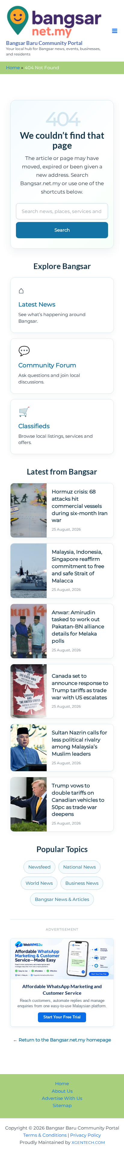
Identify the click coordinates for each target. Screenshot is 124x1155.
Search (62, 230)
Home (62, 1083)
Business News (81, 883)
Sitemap (62, 1105)
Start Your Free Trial (62, 1017)
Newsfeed (39, 867)
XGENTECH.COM (88, 1142)
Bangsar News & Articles (62, 899)
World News (39, 883)
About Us (62, 1091)
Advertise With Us (62, 1098)
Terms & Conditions (45, 1135)
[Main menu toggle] (114, 31)
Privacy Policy (85, 1135)
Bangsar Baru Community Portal (44, 43)
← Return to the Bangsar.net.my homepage (62, 1040)
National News (79, 867)
